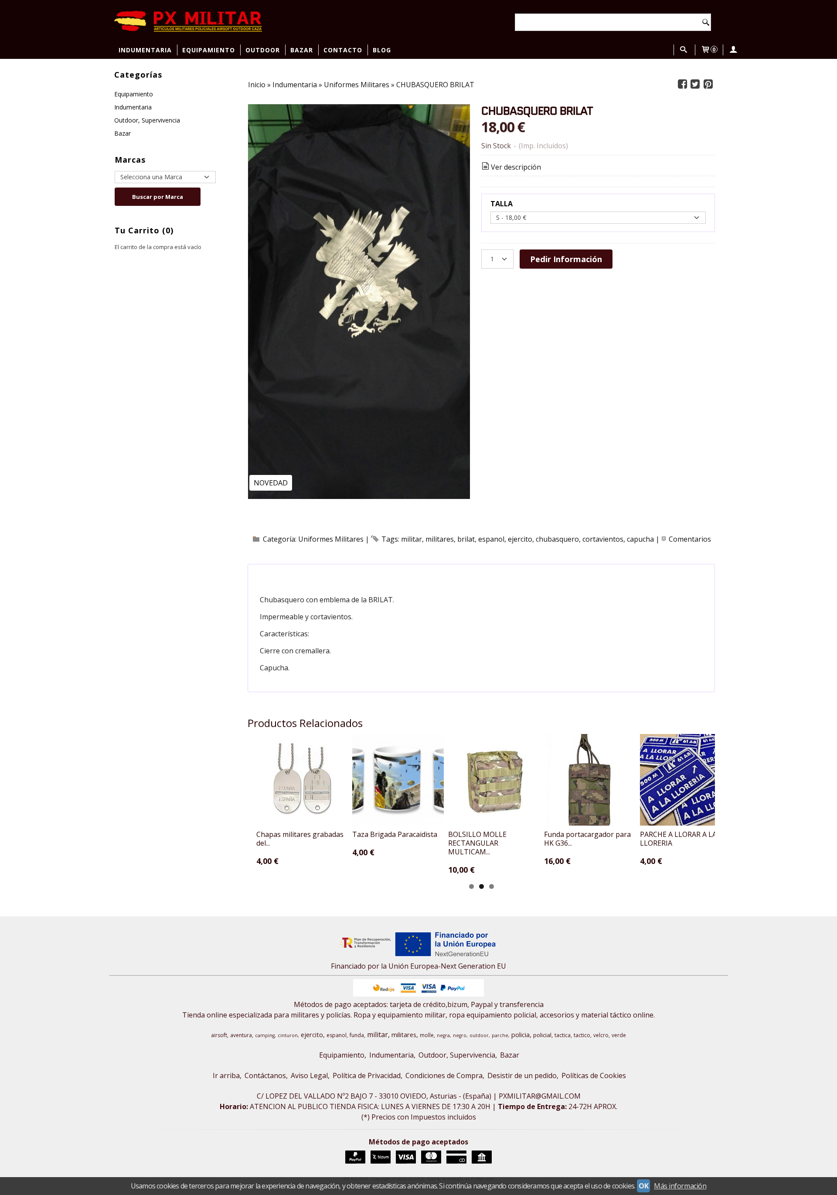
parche (500, 1035)
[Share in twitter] (695, 84)
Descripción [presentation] (296, 575)
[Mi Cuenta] (733, 50)
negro (459, 1035)
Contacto (342, 50)
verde (619, 1035)
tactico (582, 1035)
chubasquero (557, 539)
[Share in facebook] (682, 84)
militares (439, 539)
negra (443, 1035)
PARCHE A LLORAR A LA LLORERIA (678, 839)
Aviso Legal (309, 1075)
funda (357, 1035)
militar (411, 539)
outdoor (479, 1035)
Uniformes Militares (331, 539)
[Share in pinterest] (708, 84)
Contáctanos (265, 1075)
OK (643, 1186)
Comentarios (690, 539)
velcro (601, 1035)
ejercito (520, 539)
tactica (563, 1035)
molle (427, 1035)
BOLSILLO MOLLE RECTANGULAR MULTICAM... (477, 843)
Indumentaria (145, 50)
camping (265, 1035)
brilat (466, 539)
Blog (382, 50)
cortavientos (602, 539)
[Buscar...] (683, 50)
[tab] (291, 575)
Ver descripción (516, 167)
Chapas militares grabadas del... (300, 839)
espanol (491, 539)
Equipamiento (208, 50)
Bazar (301, 50)
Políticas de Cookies (593, 1075)
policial (542, 1035)
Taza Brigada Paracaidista (394, 834)
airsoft (219, 1035)
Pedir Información (566, 258)
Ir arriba (226, 1075)
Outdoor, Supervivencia (147, 120)
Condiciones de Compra (444, 1075)
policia (520, 1034)
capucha (640, 539)
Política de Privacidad (367, 1075)
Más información (680, 1186)
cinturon (288, 1035)
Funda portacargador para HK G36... (587, 839)
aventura (241, 1035)
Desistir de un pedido (522, 1075)
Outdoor (262, 50)
